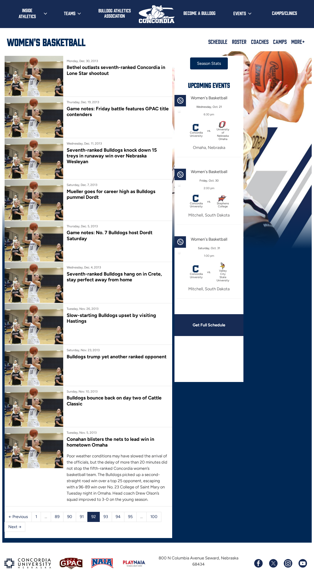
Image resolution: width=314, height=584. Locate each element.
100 (153, 516)
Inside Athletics (27, 13)
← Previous (18, 516)
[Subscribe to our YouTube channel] (302, 563)
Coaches (259, 41)
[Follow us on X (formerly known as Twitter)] (273, 563)
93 (105, 516)
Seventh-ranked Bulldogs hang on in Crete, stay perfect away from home (114, 276)
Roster (239, 41)
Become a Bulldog (199, 13)
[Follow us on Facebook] (258, 563)
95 (130, 516)
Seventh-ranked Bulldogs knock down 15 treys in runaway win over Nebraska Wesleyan (112, 156)
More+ (298, 41)
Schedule (217, 41)
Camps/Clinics (284, 13)
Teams (69, 13)
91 (82, 516)
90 (69, 516)
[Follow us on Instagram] (287, 563)
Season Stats (209, 63)
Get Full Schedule (209, 325)
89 (57, 516)
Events (239, 13)
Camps (280, 41)
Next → (14, 526)
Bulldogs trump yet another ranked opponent (116, 356)
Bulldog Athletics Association (114, 13)
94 (118, 516)
